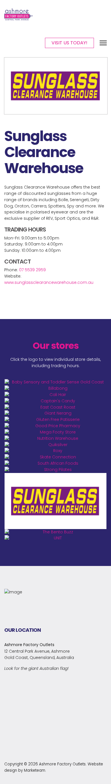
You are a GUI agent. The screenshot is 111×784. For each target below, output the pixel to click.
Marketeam (34, 770)
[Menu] (103, 43)
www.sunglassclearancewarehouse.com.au (48, 282)
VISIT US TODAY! (69, 42)
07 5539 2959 (32, 270)
